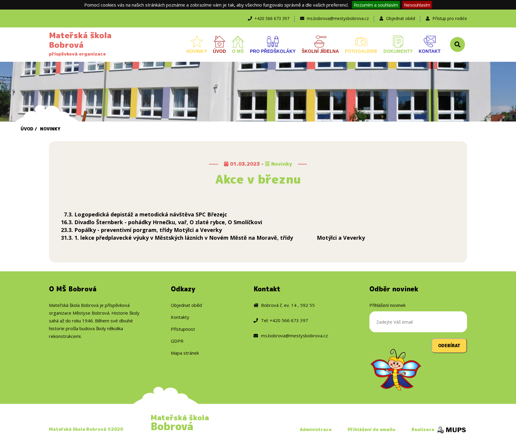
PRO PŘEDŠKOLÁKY (273, 51)
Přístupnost (183, 329)
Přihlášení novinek (387, 305)
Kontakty (180, 317)
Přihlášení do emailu (371, 429)
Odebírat (449, 345)
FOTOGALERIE (361, 51)
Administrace (315, 429)
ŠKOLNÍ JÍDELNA (320, 51)
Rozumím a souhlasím (376, 5)
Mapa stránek (185, 353)
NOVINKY (196, 51)
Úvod (27, 129)
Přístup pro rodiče (449, 18)
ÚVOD (219, 51)
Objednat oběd (400, 18)
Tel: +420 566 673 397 (284, 320)
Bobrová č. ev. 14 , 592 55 (288, 305)
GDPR (177, 341)
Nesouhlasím (417, 5)
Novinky (50, 129)
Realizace (423, 429)
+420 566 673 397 (271, 18)
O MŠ (238, 51)
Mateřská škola (179, 422)
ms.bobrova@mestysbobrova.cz (338, 18)
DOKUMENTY (398, 51)
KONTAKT (429, 51)
